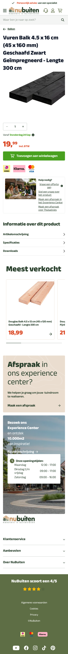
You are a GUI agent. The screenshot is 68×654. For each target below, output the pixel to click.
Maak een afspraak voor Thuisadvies (48, 208)
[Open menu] (5, 10)
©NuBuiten (34, 620)
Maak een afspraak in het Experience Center (50, 201)
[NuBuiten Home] (24, 10)
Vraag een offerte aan (49, 186)
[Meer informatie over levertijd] (33, 135)
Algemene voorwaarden (34, 602)
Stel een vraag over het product (49, 193)
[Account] (53, 11)
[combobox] (34, 19)
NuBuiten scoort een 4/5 (34, 581)
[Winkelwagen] (60, 10)
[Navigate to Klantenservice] (45, 10)
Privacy (34, 614)
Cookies (34, 608)
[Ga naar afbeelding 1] (34, 114)
